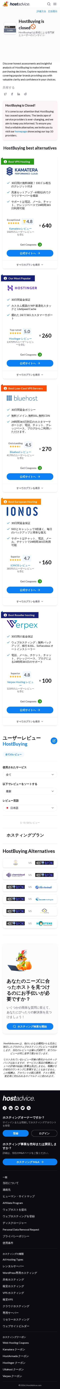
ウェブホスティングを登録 (19, 1216)
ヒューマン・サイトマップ (19, 1196)
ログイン (44, 1133)
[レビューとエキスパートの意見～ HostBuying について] (5, 94)
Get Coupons (30, 244)
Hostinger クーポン (14, 1362)
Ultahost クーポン (13, 1369)
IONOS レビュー (20, 565)
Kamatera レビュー (20, 228)
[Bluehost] (22, 398)
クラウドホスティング (16, 1306)
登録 (15, 1133)
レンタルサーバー (13, 1266)
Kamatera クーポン (14, 1349)
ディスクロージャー (15, 1222)
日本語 (14, 807)
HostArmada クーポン (16, 1356)
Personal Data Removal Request (21, 1229)
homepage (21, 131)
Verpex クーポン (12, 1376)
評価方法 (41, 11)
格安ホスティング (13, 1286)
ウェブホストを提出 (15, 1209)
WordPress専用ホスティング (20, 1272)
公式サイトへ (28, 253)
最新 (8, 791)
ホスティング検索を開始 (32, 1026)
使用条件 (8, 1242)
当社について (11, 1182)
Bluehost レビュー (20, 451)
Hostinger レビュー (20, 338)
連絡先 (7, 1189)
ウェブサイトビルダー (16, 1326)
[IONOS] (22, 511)
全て (8, 774)
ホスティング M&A (27, 1161)
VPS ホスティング (13, 1292)
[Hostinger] (22, 288)
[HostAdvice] (16, 4)
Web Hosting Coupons (16, 1342)
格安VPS (8, 1299)
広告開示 (52, 11)
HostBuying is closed (31, 24)
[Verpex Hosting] (22, 624)
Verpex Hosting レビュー (20, 683)
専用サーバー (11, 1312)
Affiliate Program (13, 1202)
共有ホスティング (13, 1279)
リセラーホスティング (16, 1319)
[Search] (48, 4)
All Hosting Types (13, 1259)
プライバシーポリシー (16, 1236)
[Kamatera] (22, 171)
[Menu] (54, 4)
